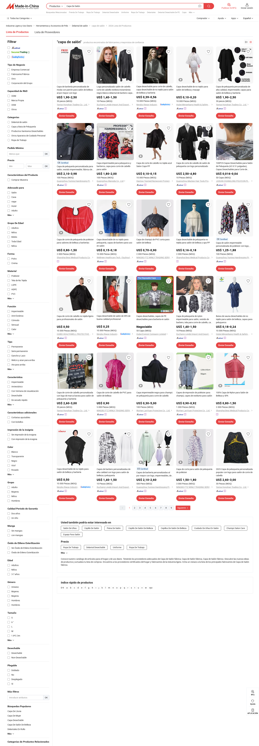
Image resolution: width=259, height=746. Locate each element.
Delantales (151, 12)
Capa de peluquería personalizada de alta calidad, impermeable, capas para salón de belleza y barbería (233, 89)
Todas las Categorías (20, 18)
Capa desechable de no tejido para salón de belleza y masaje (192, 88)
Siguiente (181, 507)
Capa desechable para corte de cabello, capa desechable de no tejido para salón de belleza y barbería (154, 89)
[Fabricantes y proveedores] (22, 6)
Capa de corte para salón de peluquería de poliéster (194, 471)
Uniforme (125, 12)
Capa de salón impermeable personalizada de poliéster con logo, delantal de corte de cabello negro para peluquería (234, 244)
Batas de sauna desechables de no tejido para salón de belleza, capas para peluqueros (234, 319)
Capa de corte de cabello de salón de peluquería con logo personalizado (193, 165)
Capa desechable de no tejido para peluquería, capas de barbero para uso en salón (114, 242)
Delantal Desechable (110, 12)
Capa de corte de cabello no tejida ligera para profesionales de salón (75, 318)
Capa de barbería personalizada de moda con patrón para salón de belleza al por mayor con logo (75, 89)
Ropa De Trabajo (93, 12)
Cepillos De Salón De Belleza (173, 528)
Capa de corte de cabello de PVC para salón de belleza (114, 394)
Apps (233, 18)
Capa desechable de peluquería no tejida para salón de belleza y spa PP (193, 241)
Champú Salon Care (235, 528)
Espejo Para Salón (71, 534)
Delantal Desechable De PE (169, 12)
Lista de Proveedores (47, 32)
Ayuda (221, 18)
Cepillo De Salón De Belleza (140, 528)
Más (63, 553)
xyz (150, 587)
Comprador (202, 18)
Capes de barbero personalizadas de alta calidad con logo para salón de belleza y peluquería (113, 472)
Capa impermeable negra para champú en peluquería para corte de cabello (154, 394)
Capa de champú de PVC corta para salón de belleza (153, 241)
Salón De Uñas (70, 528)
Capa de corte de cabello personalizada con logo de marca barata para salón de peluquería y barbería (75, 395)
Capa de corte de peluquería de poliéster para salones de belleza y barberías (75, 241)
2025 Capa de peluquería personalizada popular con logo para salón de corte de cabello (234, 472)
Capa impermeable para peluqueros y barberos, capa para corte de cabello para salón (114, 166)
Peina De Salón (114, 528)
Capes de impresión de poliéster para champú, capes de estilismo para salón (194, 394)
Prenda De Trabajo (76, 12)
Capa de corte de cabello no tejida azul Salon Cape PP (154, 165)
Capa (184, 12)
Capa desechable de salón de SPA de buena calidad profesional (113, 317)
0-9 (62, 587)
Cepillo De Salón (91, 528)
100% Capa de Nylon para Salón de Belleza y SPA (232, 394)
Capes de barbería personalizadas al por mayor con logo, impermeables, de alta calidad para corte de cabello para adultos (154, 474)
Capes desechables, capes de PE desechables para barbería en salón (152, 318)
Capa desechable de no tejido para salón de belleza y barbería (73, 471)
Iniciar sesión (247, 7)
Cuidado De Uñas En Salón (206, 528)
